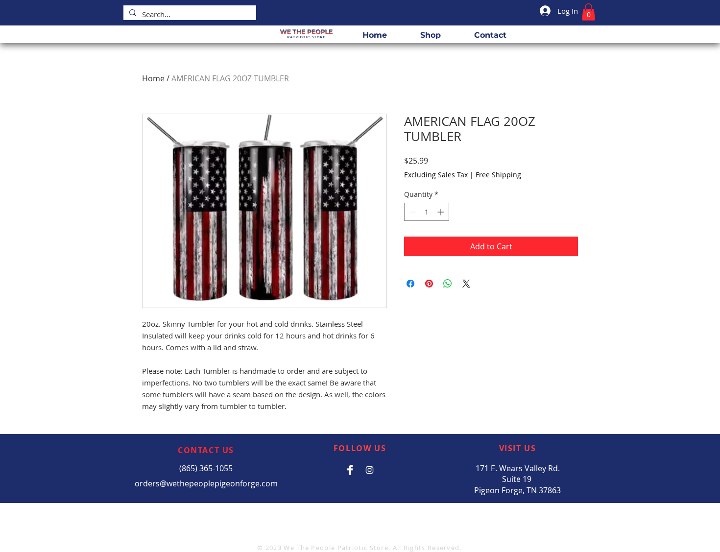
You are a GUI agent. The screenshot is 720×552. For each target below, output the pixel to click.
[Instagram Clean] (369, 470)
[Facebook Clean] (350, 470)
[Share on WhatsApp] (448, 283)
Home (153, 78)
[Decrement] (412, 211)
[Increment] (441, 211)
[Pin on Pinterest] (429, 283)
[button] (588, 12)
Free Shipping (498, 174)
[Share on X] (466, 283)
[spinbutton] (426, 211)
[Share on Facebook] (410, 283)
